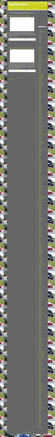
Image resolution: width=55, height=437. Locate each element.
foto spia (39, 179)
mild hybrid (39, 265)
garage (39, 184)
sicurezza (39, 367)
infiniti (39, 217)
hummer (39, 206)
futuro (39, 183)
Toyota (39, 405)
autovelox (39, 88)
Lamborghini (39, 234)
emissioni (39, 164)
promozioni (39, 325)
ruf (38, 347)
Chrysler (39, 121)
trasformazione (40, 407)
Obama (39, 300)
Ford (39, 176)
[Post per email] (23, 70)
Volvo (39, 422)
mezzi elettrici (40, 258)
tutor (39, 412)
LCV (38, 238)
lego (38, 240)
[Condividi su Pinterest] (27, 70)
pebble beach (40, 310)
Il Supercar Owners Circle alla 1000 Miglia (19, 16)
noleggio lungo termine (41, 297)
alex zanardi (39, 54)
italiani (39, 222)
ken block (39, 230)
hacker (39, 200)
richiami (39, 343)
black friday (39, 95)
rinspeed (39, 344)
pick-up (39, 314)
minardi (39, 268)
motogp (39, 284)
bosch (39, 99)
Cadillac (39, 107)
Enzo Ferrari (39, 167)
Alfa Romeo (39, 55)
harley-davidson (40, 201)
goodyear (39, 190)
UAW (39, 414)
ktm (38, 233)
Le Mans (39, 239)
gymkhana (39, 199)
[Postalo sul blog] (25, 70)
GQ (17, 35)
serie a (39, 364)
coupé (39, 138)
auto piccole (39, 79)
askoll (39, 65)
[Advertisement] (22, 43)
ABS (38, 50)
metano (39, 257)
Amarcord (39, 57)
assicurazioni (40, 66)
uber (39, 415)
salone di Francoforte (41, 352)
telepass (39, 398)
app (38, 62)
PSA (38, 327)
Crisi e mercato (40, 142)
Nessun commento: (20, 70)
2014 (39, 40)
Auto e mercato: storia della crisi (21, 10)
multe (39, 290)
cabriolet (39, 106)
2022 (39, 29)
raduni (39, 332)
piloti (39, 315)
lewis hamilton (40, 241)
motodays (39, 283)
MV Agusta (39, 293)
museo (39, 292)
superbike (39, 392)
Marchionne (39, 251)
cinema (39, 124)
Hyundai (39, 208)
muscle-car (39, 291)
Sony (39, 373)
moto (39, 275)
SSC (39, 383)
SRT (39, 381)
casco (39, 116)
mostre (39, 274)
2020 (39, 35)
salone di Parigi (40, 357)
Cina (39, 123)
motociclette (39, 282)
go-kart (39, 188)
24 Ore (39, 46)
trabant (39, 406)
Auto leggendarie (29, 10)
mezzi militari (40, 259)
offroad (39, 301)
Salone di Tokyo (40, 358)
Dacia (39, 147)
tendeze (39, 399)
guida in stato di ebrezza (41, 197)
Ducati (39, 159)
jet (38, 226)
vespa (39, 417)
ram (38, 334)
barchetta (39, 90)
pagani (39, 306)
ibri (38, 209)
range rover (39, 335)
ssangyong (39, 382)
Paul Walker (39, 309)
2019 (39, 36)
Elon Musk (39, 163)
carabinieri (39, 114)
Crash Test (39, 140)
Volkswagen (39, 421)
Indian (39, 214)
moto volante (40, 280)
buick (39, 105)
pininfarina (39, 316)
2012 (39, 42)
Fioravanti (39, 175)
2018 (39, 37)
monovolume (40, 272)
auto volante (39, 83)
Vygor (39, 423)
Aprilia (39, 64)
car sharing (39, 113)
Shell (39, 366)
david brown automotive (41, 149)
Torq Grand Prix (40, 404)
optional (39, 305)
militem (39, 266)
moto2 (39, 281)
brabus (39, 100)
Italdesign (39, 221)
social (39, 372)
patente (39, 308)
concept (39, 133)
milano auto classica (40, 263)
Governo (39, 192)
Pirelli (39, 317)
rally (38, 333)
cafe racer (39, 108)
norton (39, 298)
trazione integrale (40, 408)
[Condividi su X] (26, 70)
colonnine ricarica (40, 130)
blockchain (39, 97)
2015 (39, 39)
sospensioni (39, 374)
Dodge (39, 155)
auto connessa (40, 74)
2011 (39, 43)
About (13, 10)
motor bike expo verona (41, 285)
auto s (39, 80)
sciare (39, 360)
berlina (39, 92)
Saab (39, 350)
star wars (39, 385)
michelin (39, 260)
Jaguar (39, 224)
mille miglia (18, 71)
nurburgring (39, 299)
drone (39, 156)
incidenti (39, 213)
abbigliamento (40, 49)
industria (39, 215)
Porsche (39, 322)
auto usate (39, 82)
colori (39, 131)
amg (39, 58)
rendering (39, 339)
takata (39, 395)
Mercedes (39, 256)
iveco (39, 223)
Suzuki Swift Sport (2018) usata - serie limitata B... (42, 31)
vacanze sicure (40, 416)
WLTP (39, 424)
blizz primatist (40, 96)
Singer (39, 368)
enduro (39, 166)
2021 (39, 34)
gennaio (40, 33)
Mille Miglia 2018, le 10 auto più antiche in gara (20, 48)
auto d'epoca (12, 71)
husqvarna (39, 207)
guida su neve (40, 198)
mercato (39, 255)
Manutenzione (40, 250)
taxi (38, 396)
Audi (39, 71)
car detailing (39, 112)
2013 (39, 41)
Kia (38, 231)
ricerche (39, 342)
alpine (39, 56)
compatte (39, 132)
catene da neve (40, 117)
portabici (39, 323)
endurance (39, 165)
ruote (39, 349)
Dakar (39, 148)
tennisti (39, 400)
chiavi (39, 120)
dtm (38, 158)
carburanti (39, 115)
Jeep (39, 225)
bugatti (39, 104)
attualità (39, 70)
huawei (39, 205)
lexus (39, 242)
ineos (39, 216)
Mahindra (39, 249)
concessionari (40, 134)
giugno (40, 30)
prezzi (39, 324)
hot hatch (39, 204)
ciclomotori (39, 122)
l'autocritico (18, 4)
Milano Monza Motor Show (41, 264)
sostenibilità (39, 375)
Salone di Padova (40, 356)
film (38, 174)
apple (39, 63)
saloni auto (39, 359)
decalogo (39, 150)
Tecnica (39, 397)
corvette (39, 137)
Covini (39, 139)
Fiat (38, 173)
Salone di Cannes (40, 351)
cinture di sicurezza (40, 125)
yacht (39, 425)
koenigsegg (39, 232)
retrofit (39, 341)
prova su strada (40, 326)
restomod (39, 340)
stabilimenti (39, 384)
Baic (38, 89)
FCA (39, 171)
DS (38, 157)
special (39, 377)
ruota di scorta (40, 348)
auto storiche (15, 71)
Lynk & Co (39, 248)
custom (39, 146)
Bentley (39, 91)
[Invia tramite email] (24, 70)
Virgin (39, 420)
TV (38, 413)
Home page (9, 10)
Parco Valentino (40, 307)
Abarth (39, 48)
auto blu (39, 72)
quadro (39, 331)
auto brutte (39, 73)
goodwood (39, 189)
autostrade (39, 87)
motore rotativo (40, 288)
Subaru (39, 391)
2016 (39, 38)
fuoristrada (39, 182)
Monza (39, 273)
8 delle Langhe (40, 47)
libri (38, 243)
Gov (38, 191)
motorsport (39, 289)
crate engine (39, 141)
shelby (39, 365)
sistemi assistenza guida (41, 369)
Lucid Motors (40, 247)
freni (39, 181)
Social (15, 10)
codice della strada (40, 129)
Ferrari (39, 172)
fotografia (39, 180)
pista (39, 318)
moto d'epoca (40, 276)
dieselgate (39, 154)
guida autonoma (40, 196)
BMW (39, 98)
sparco (39, 376)
